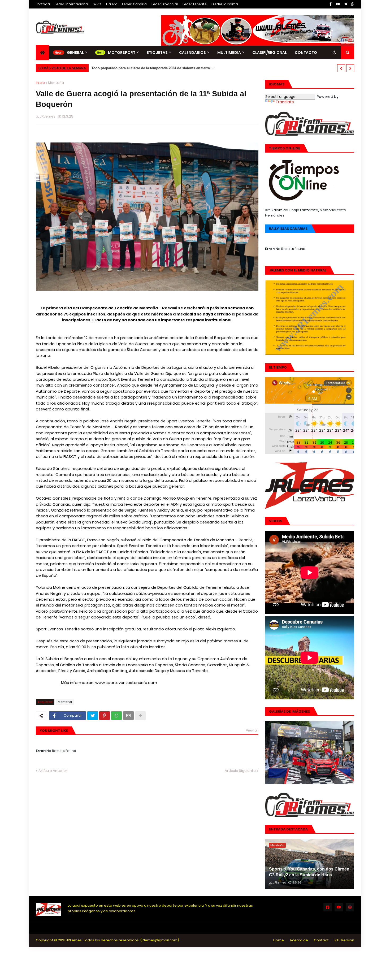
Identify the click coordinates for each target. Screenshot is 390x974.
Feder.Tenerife (195, 4)
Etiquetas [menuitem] (157, 52)
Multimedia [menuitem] (229, 52)
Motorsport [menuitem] (121, 52)
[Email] (128, 715)
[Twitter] (92, 715)
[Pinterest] (104, 715)
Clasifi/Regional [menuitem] (269, 52)
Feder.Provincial (164, 4)
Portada (43, 4)
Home (278, 940)
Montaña (56, 82)
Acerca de (299, 940)
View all (252, 730)
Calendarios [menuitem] (192, 52)
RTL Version (344, 940)
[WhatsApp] (116, 715)
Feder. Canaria (134, 4)
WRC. (97, 4)
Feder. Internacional (72, 4)
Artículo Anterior (52, 770)
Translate (285, 102)
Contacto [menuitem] (306, 52)
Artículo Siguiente (240, 770)
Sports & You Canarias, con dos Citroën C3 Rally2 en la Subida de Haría (309, 872)
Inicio (40, 82)
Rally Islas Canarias (288, 228)
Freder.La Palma (224, 4)
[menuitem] (42, 52)
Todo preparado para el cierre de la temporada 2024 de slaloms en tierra (150, 68)
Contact (321, 940)
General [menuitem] (75, 52)
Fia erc (111, 4)
